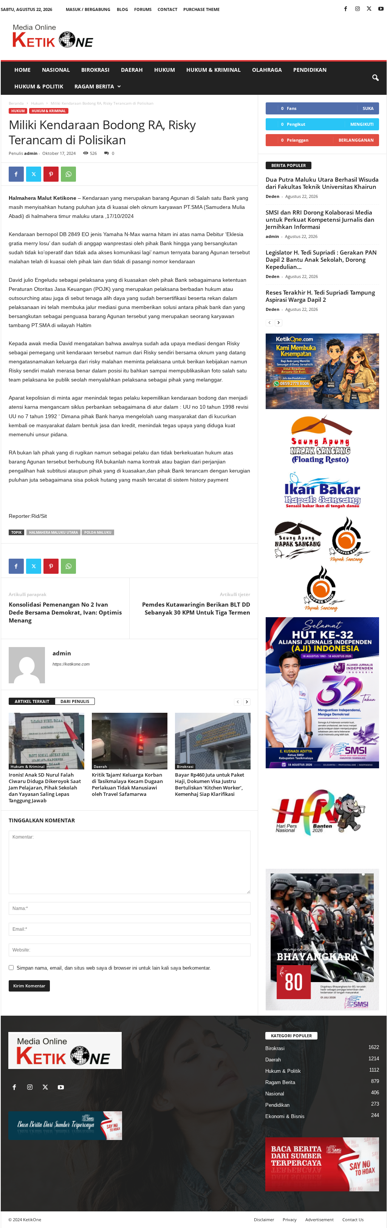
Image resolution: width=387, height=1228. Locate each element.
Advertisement (319, 1219)
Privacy (290, 1219)
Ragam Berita (94, 86)
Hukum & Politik (38, 86)
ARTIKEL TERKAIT (32, 701)
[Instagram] (357, 9)
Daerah (132, 69)
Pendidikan (310, 69)
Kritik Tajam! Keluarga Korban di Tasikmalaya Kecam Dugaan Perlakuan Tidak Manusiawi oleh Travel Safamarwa (127, 784)
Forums (143, 9)
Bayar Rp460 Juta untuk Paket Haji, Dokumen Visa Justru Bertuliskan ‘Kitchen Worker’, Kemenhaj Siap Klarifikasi (209, 784)
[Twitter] (369, 9)
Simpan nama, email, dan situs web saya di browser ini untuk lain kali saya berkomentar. (114, 968)
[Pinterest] (51, 174)
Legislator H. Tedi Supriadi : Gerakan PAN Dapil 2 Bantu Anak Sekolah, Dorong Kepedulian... (321, 259)
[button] (375, 78)
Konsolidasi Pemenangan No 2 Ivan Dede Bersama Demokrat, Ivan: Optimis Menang (65, 612)
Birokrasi (95, 69)
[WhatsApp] (68, 174)
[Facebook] (345, 9)
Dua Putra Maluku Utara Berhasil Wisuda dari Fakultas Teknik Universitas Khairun (322, 183)
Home (22, 69)
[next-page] (247, 702)
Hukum (164, 69)
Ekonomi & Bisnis (285, 1116)
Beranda (16, 103)
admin (30, 153)
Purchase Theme (201, 9)
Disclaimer (264, 1219)
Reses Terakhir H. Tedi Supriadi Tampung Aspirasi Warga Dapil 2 (320, 296)
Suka (368, 108)
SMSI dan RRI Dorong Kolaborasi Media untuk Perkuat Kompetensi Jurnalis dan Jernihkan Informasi (320, 219)
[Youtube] (380, 9)
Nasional (56, 69)
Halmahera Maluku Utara (53, 532)
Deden (272, 196)
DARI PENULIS (74, 701)
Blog (122, 9)
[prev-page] (237, 702)
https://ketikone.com (71, 664)
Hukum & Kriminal (213, 69)
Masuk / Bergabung (88, 9)
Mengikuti (362, 124)
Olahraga (267, 69)
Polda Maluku (97, 532)
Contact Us (353, 1219)
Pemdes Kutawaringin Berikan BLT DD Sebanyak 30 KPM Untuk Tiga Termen (196, 608)
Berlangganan (356, 140)
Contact (167, 9)
